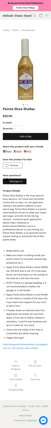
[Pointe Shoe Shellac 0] (25, 68)
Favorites (35, 379)
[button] (25, 8)
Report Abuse (25, 415)
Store (15, 30)
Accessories (28, 30)
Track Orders (16, 379)
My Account (35, 365)
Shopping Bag (16, 389)
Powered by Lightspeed (25, 420)
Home (6, 30)
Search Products (15, 367)
